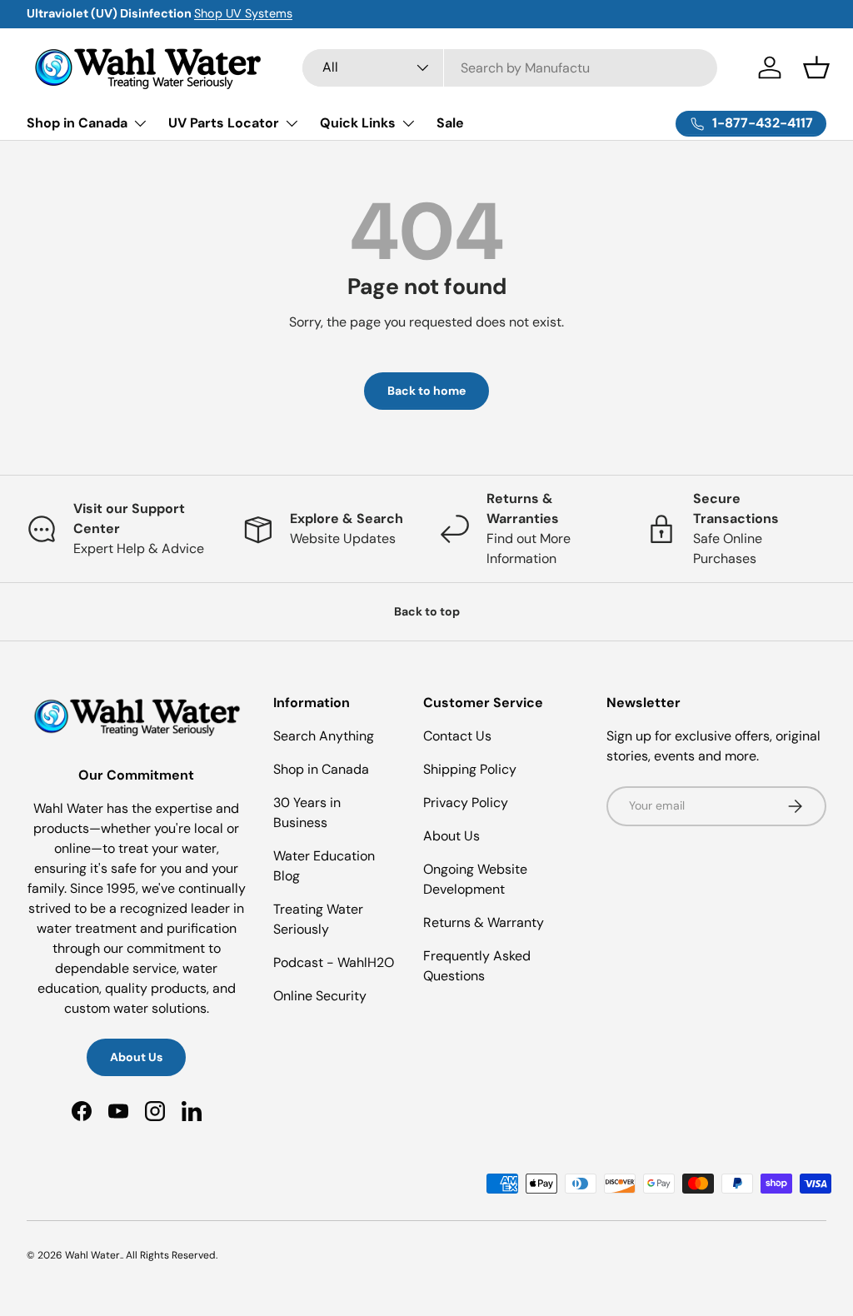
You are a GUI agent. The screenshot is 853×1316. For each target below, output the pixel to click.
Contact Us (457, 736)
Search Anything (323, 736)
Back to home (426, 390)
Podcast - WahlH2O (333, 962)
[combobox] (509, 68)
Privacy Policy (465, 802)
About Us (136, 1056)
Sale (450, 123)
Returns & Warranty (483, 922)
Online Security (320, 995)
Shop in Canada (321, 769)
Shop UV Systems (243, 13)
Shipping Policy (469, 769)
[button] (816, 67)
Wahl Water (92, 1255)
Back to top (427, 611)
